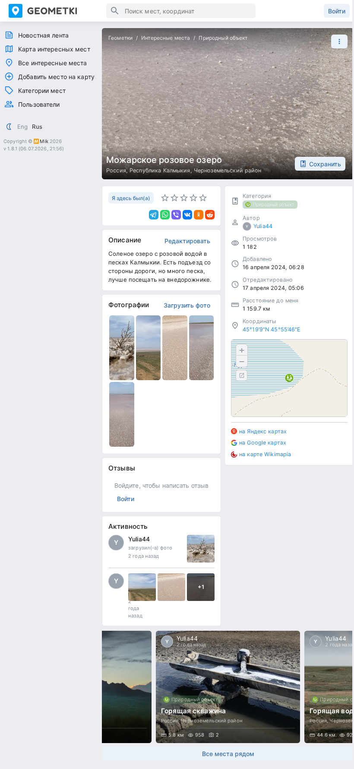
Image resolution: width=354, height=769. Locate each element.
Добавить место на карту (56, 76)
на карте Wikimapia (265, 454)
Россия (116, 170)
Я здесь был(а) (131, 198)
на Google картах (262, 442)
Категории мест (42, 90)
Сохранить (325, 164)
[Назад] (116, 687)
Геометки (120, 38)
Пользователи (39, 104)
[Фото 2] (171, 587)
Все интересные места (52, 63)
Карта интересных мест (54, 49)
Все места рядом (228, 753)
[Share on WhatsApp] (165, 214)
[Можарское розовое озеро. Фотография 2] (148, 347)
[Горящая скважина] (228, 687)
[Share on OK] (198, 214)
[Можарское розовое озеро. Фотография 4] (201, 347)
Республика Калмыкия (160, 170)
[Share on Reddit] (210, 214)
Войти (336, 11)
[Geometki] (57, 11)
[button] (337, 41)
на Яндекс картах (263, 431)
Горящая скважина (193, 711)
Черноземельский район (228, 170)
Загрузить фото (187, 305)
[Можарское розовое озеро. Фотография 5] (121, 414)
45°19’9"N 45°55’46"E (272, 329)
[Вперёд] (339, 687)
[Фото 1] (201, 548)
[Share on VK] (187, 214)
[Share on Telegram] (153, 214)
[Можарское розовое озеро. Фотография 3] (174, 347)
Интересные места (165, 38)
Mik (44, 141)
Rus (37, 126)
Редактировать (187, 241)
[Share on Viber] (176, 214)
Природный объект (223, 38)
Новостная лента (43, 35)
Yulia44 (139, 539)
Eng (22, 126)
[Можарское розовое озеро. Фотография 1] (121, 347)
